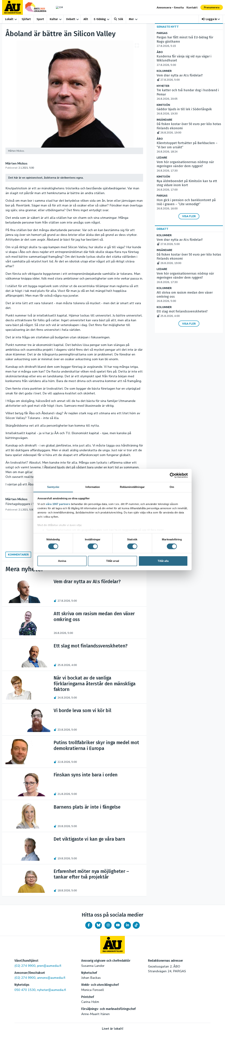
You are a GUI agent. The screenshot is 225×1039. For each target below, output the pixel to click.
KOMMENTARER (18, 554)
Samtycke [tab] (53, 486)
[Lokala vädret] (57, 7)
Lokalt (9, 19)
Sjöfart (26, 19)
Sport (40, 19)
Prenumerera (211, 7)
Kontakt (192, 8)
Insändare (164, 120)
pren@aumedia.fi (49, 966)
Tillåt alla (163, 560)
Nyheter (163, 86)
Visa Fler (189, 216)
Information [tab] (92, 486)
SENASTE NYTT (168, 27)
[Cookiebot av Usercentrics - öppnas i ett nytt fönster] (172, 475)
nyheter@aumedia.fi (51, 990)
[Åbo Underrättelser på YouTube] (117, 925)
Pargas (162, 33)
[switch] (93, 546)
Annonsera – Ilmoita (170, 8)
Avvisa (62, 560)
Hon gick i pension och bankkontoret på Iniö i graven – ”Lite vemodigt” (186, 204)
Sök (120, 19)
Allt (85, 19)
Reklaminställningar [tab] (132, 486)
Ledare (162, 157)
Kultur (54, 19)
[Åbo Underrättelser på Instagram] (108, 925)
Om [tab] (172, 486)
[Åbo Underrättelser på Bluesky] (98, 925)
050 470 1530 (25, 990)
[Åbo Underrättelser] (112, 945)
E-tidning (100, 19)
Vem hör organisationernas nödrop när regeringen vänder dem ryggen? (185, 166)
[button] (211, 19)
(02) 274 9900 (25, 966)
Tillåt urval (112, 560)
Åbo (160, 52)
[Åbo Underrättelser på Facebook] (88, 925)
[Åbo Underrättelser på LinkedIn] (127, 925)
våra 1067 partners (58, 503)
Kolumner (164, 71)
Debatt (70, 19)
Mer (131, 19)
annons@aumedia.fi (51, 978)
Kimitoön (163, 105)
